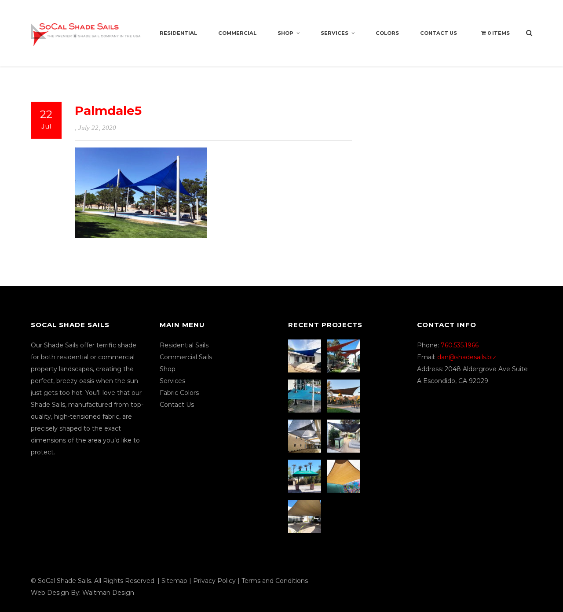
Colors (387, 33)
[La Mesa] (305, 355)
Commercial (237, 33)
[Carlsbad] (344, 476)
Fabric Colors (179, 393)
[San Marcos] (305, 396)
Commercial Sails (186, 357)
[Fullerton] (305, 516)
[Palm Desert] (305, 476)
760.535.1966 (460, 345)
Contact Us (438, 33)
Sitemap (174, 581)
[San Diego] (344, 436)
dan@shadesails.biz (466, 357)
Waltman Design (108, 593)
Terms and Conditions (274, 581)
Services (334, 33)
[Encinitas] (344, 355)
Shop (285, 33)
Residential (178, 33)
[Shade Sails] (86, 29)
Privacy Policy (214, 581)
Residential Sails (184, 345)
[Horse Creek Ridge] (344, 396)
